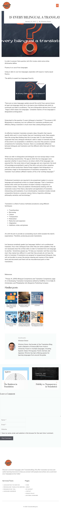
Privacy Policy (30, 493)
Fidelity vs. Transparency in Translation (46, 385)
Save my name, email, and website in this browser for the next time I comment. (27, 433)
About (28, 487)
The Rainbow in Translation (10, 385)
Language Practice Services (11, 485)
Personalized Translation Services (14, 487)
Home (27, 485)
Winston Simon (46, 22)
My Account (29, 489)
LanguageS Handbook (9, 491)
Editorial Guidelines (32, 495)
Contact (28, 491)
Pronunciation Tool (9, 489)
